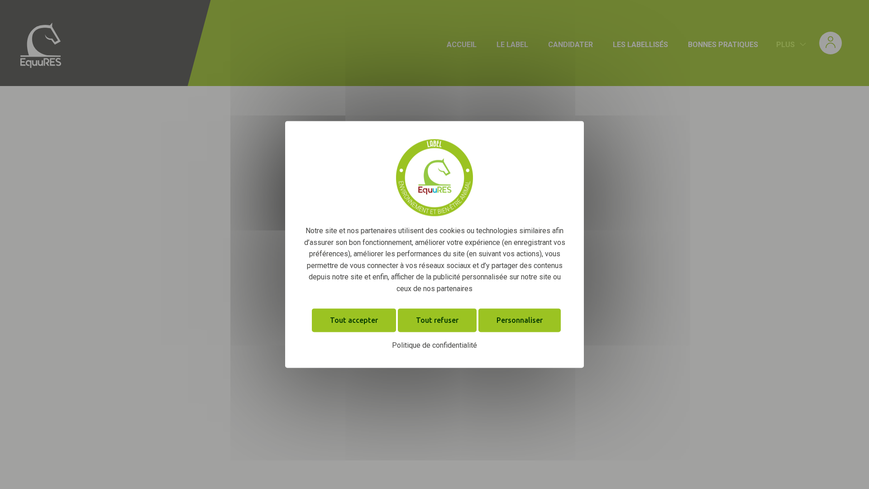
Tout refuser (437, 320)
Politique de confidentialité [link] (434, 345)
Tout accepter (354, 320)
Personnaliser (520, 320)
